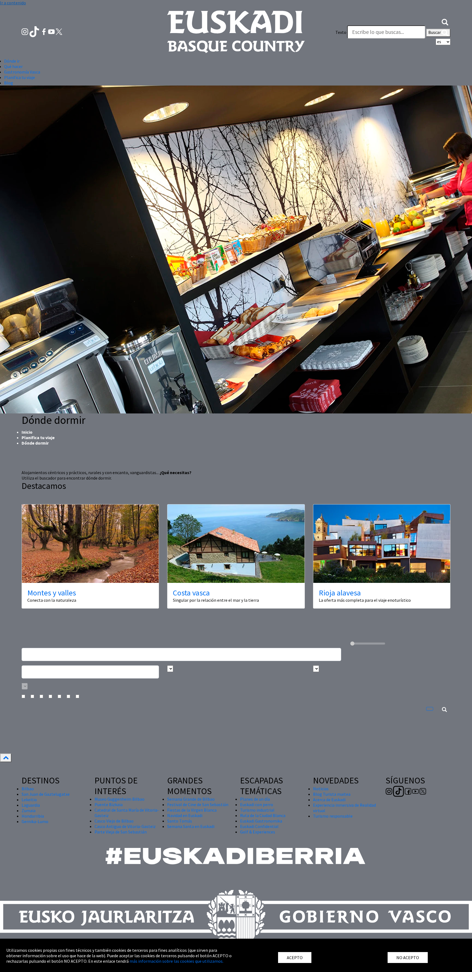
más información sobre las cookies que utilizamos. (176, 961)
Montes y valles (51, 593)
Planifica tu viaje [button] (19, 77)
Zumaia (29, 810)
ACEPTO (295, 957)
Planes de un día (255, 799)
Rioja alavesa (340, 593)
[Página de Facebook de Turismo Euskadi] (44, 31)
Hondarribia (33, 816)
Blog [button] (8, 83)
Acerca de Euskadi (329, 799)
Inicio (27, 432)
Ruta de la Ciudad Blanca (262, 815)
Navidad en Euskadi (184, 815)
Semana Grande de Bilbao (191, 799)
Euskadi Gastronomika (261, 821)
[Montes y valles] (90, 543)
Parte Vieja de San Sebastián (121, 832)
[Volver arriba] (5, 757)
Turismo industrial (257, 810)
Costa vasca (191, 593)
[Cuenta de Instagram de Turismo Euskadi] (25, 31)
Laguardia (31, 805)
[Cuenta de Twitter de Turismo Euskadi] (59, 31)
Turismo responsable (333, 816)
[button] (445, 21)
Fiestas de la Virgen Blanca (192, 810)
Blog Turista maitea (331, 794)
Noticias (321, 788)
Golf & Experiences (257, 832)
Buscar (435, 32)
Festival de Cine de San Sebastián (197, 804)
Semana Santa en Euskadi (190, 826)
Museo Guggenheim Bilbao (119, 799)
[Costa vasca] (235, 543)
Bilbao (28, 788)
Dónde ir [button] (12, 61)
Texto (340, 32)
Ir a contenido (13, 2)
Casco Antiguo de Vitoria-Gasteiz (125, 826)
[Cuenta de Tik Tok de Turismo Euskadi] (35, 31)
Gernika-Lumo (35, 821)
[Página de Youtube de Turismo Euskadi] (52, 31)
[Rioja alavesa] (381, 543)
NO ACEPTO (407, 957)
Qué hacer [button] (13, 66)
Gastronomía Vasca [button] (22, 72)
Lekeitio (29, 799)
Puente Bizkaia (109, 804)
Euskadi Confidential (259, 826)
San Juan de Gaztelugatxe (46, 794)
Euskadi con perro (256, 804)
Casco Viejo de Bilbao (114, 821)
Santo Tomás (179, 821)
